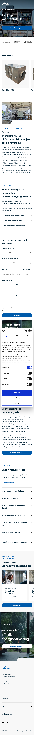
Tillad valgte (17, 398)
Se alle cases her (16, 605)
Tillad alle (17, 392)
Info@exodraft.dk (7, 684)
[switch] (29, 373)
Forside (4, 9)
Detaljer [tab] (17, 335)
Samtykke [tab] (6, 335)
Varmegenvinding (11, 588)
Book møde (17, 315)
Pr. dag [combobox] (26, 274)
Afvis (17, 403)
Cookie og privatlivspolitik (24, 731)
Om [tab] (28, 335)
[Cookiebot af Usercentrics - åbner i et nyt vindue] (24, 330)
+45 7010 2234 (7, 681)
